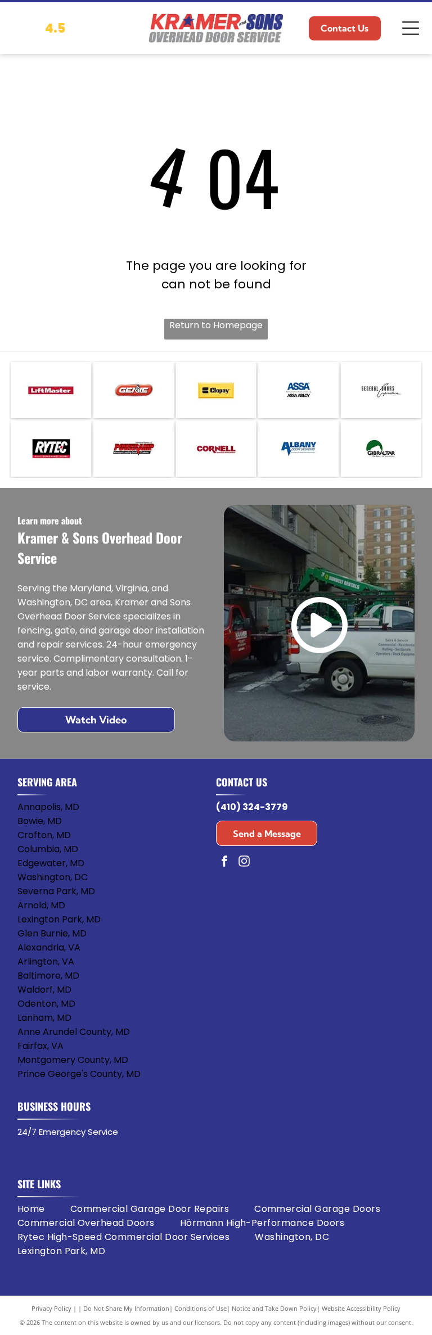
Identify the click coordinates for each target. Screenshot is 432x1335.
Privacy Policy (51, 1308)
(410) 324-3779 (252, 806)
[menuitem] (43, 1209)
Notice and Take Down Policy (274, 1308)
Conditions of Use (200, 1308)
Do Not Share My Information (126, 1308)
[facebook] (224, 862)
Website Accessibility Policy (361, 1308)
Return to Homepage (216, 325)
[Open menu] (410, 28)
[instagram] (244, 862)
